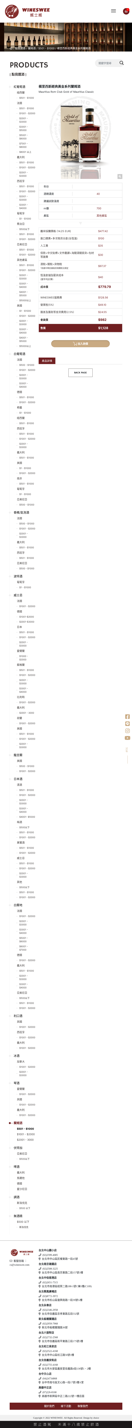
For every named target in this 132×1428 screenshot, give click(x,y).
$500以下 (24, 229)
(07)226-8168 (49, 1392)
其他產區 (22, 259)
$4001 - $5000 (23, 294)
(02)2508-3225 (50, 1268)
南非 (19, 478)
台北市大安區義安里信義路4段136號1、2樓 (66, 1368)
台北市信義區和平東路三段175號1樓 (62, 1341)
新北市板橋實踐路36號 (55, 1327)
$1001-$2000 (26, 616)
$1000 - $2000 (23, 658)
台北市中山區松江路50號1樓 (58, 1355)
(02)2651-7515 (50, 1282)
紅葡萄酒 (19, 87)
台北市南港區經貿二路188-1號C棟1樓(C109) (67, 1286)
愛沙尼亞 (22, 1189)
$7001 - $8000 (23, 145)
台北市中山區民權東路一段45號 (60, 1258)
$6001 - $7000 (23, 948)
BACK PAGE (80, 372)
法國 (19, 103)
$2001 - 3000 (26, 712)
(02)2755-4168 (50, 1364)
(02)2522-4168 (50, 1351)
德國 (19, 392)
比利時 (21, 697)
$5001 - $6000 (23, 137)
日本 (19, 627)
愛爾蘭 (21, 650)
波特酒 (18, 576)
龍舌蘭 (18, 755)
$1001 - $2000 (27, 113)
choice (96, 1418)
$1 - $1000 (25, 218)
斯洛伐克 (22, 1202)
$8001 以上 (25, 152)
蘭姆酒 (32, 48)
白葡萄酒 (19, 354)
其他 (19, 882)
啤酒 (16, 1166)
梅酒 (19, 822)
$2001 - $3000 (23, 120)
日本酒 (18, 779)
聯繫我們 (83, 1406)
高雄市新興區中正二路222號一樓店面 (63, 1396)
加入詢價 (83, 343)
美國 (19, 305)
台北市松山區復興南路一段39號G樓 (62, 1300)
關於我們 (49, 1406)
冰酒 (16, 1056)
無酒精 (18, 1216)
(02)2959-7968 (50, 1323)
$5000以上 (25, 300)
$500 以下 (24, 1208)
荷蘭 (19, 718)
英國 (19, 1021)
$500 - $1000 (26, 365)
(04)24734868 (49, 1378)
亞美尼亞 (22, 244)
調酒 (16, 1197)
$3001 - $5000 (23, 128)
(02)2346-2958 (50, 1309)
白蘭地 (18, 905)
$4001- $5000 (27, 816)
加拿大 (21, 1061)
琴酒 (16, 1083)
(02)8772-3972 (50, 1296)
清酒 (19, 784)
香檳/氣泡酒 (21, 512)
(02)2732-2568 (50, 1337)
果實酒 (21, 842)
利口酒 (18, 1016)
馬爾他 (21, 1178)
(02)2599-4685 (50, 1255)
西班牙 (21, 181)
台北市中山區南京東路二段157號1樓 (62, 1272)
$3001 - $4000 (23, 206)
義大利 (21, 157)
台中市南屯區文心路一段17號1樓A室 (63, 1382)
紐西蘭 (21, 92)
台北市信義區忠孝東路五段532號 (60, 1313)
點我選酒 (20, 48)
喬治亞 (21, 223)
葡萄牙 (21, 213)
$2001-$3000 (26, 621)
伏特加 (18, 1148)
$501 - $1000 (46, 48)
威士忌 (18, 595)
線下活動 (66, 1406)
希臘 (19, 407)
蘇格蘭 (21, 664)
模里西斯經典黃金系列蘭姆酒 (74, 48)
